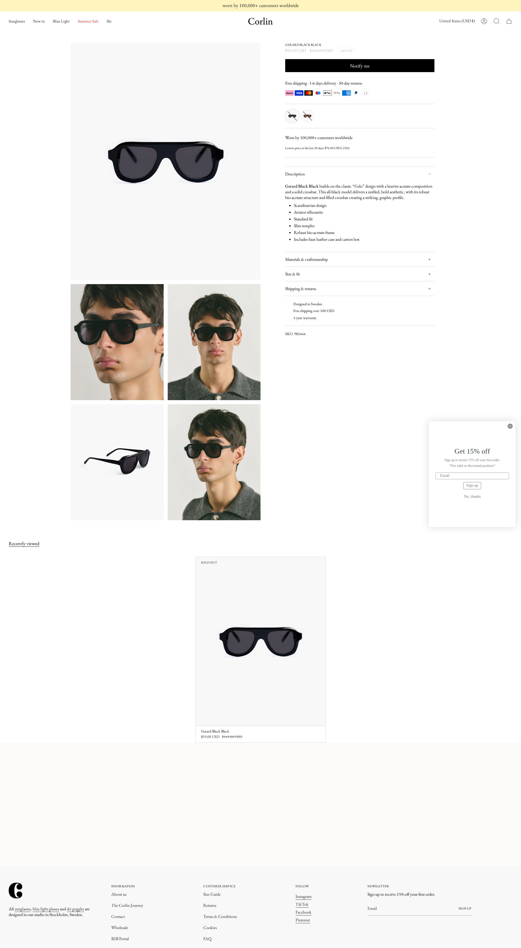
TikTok (302, 904)
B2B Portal (120, 938)
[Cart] (509, 21)
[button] (17, 21)
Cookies (210, 927)
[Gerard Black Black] (261, 641)
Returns (209, 905)
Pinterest (303, 920)
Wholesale (119, 927)
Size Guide (212, 894)
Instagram (304, 896)
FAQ (207, 938)
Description (295, 174)
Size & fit (292, 274)
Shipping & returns (300, 288)
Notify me (360, 66)
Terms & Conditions (220, 916)
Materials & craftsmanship (306, 259)
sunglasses (23, 909)
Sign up (472, 485)
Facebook (304, 912)
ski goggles (75, 909)
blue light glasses (46, 909)
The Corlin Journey (127, 905)
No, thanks (472, 497)
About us (118, 894)
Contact (118, 916)
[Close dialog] (510, 426)
